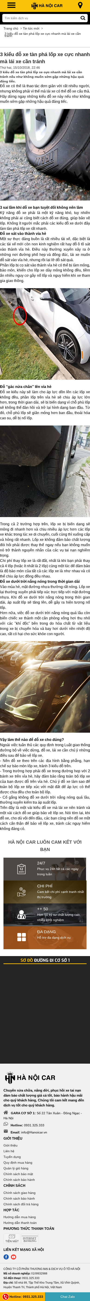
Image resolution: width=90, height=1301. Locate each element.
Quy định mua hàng (17, 1162)
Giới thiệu (10, 1145)
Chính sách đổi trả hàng (21, 1204)
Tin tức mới (31, 28)
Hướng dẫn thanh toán (20, 1223)
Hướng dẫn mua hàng (19, 1217)
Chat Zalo (67, 1296)
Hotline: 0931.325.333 (26, 1296)
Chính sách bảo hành (19, 1180)
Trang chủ (10, 28)
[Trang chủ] (46, 6)
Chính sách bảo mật (18, 1174)
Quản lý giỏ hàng (15, 1168)
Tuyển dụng (12, 1157)
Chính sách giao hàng (19, 1193)
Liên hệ (8, 1151)
